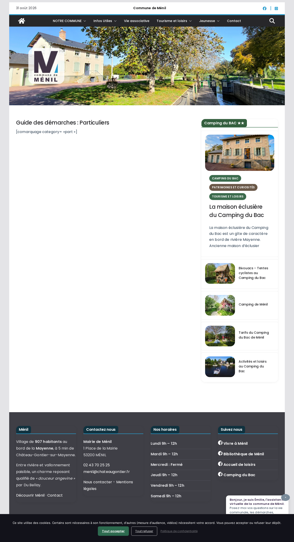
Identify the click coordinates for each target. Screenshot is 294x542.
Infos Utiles (102, 21)
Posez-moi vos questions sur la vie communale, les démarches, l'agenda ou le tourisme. (258, 507)
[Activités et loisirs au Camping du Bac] (220, 367)
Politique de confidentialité (179, 531)
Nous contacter (97, 482)
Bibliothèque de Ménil (243, 454)
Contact (234, 21)
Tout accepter (113, 531)
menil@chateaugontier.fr (106, 471)
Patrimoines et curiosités (233, 187)
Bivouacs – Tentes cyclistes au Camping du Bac (253, 273)
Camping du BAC (225, 178)
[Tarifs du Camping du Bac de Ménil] (220, 336)
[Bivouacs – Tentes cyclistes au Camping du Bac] (220, 274)
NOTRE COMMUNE (67, 21)
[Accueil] (21, 21)
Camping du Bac (239, 475)
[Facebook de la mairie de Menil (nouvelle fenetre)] (267, 8)
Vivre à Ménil (235, 443)
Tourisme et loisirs (172, 21)
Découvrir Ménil (30, 495)
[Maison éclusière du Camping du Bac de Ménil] (239, 153)
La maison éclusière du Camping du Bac (236, 211)
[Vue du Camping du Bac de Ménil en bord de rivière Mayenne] (220, 305)
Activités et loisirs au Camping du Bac (252, 366)
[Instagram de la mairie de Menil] (276, 8)
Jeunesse (207, 21)
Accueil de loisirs (239, 464)
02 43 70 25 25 (96, 465)
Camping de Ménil (253, 304)
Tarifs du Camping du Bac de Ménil (254, 335)
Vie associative (136, 21)
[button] (84, 21)
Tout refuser (144, 531)
